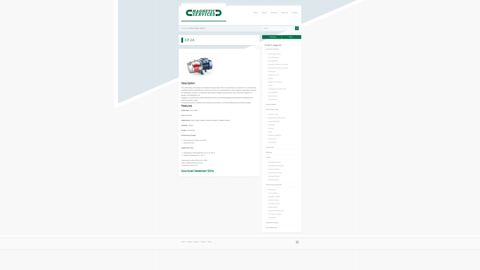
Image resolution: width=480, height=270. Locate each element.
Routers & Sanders (274, 135)
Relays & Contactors (275, 82)
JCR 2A (202, 28)
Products (274, 13)
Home (256, 13)
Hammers (271, 125)
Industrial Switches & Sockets (278, 68)
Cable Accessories (274, 54)
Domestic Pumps (274, 169)
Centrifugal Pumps (274, 162)
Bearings (269, 152)
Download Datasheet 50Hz (197, 171)
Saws (270, 132)
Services (284, 13)
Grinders (271, 128)
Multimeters (272, 189)
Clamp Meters (273, 193)
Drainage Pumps (274, 176)
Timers (270, 85)
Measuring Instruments (274, 185)
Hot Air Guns (272, 139)
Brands (196, 241)
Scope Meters (273, 207)
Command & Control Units (277, 89)
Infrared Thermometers (276, 211)
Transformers (272, 99)
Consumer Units (273, 75)
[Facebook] (297, 242)
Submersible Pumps (275, 173)
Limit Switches (273, 92)
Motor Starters (273, 96)
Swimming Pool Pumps (276, 166)
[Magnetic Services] (203, 18)
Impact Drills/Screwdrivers (277, 118)
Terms (209, 241)
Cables (270, 78)
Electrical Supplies (272, 49)
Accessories (272, 142)
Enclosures (272, 71)
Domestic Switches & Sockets (278, 64)
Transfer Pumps (273, 180)
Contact (295, 13)
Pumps (196, 28)
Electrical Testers (274, 203)
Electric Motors (271, 104)
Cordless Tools (273, 114)
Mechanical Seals (272, 223)
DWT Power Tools (272, 109)
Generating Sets (271, 227)
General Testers (273, 200)
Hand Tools (270, 147)
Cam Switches (273, 61)
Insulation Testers (274, 197)
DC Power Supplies (275, 214)
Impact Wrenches (274, 121)
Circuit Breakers (273, 57)
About (264, 13)
